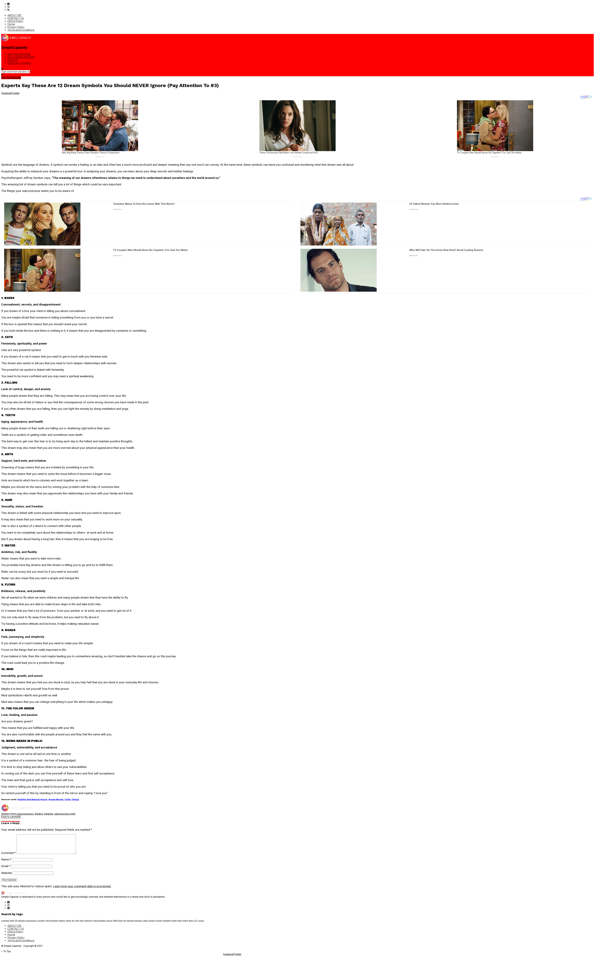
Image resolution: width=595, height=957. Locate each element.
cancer (120, 921)
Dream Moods (55, 799)
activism (109, 921)
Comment (8, 853)
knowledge (167, 921)
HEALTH (12, 60)
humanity (151, 921)
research (62, 921)
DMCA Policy (15, 21)
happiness (138, 921)
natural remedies (99, 921)
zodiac (145, 921)
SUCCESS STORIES (19, 63)
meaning (48, 813)
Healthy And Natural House (32, 799)
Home (11, 24)
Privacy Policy (15, 27)
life (16, 921)
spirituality (41, 921)
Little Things (72, 799)
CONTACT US (15, 18)
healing (185, 921)
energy (179, 921)
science (68, 921)
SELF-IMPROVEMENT (21, 57)
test (124, 921)
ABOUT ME (14, 15)
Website (6, 873)
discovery (159, 921)
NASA (115, 921)
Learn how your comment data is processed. (82, 886)
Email (5, 866)
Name (6, 859)
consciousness (25, 813)
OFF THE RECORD (19, 54)
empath (174, 921)
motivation (21, 921)
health (12, 921)
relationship (88, 921)
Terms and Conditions (20, 30)
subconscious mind (64, 813)
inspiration (5, 921)
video (77, 921)
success (201, 921)
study (81, 921)
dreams (39, 813)
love (73, 921)
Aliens (191, 921)
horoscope (130, 921)
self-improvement (52, 921)
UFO (195, 921)
